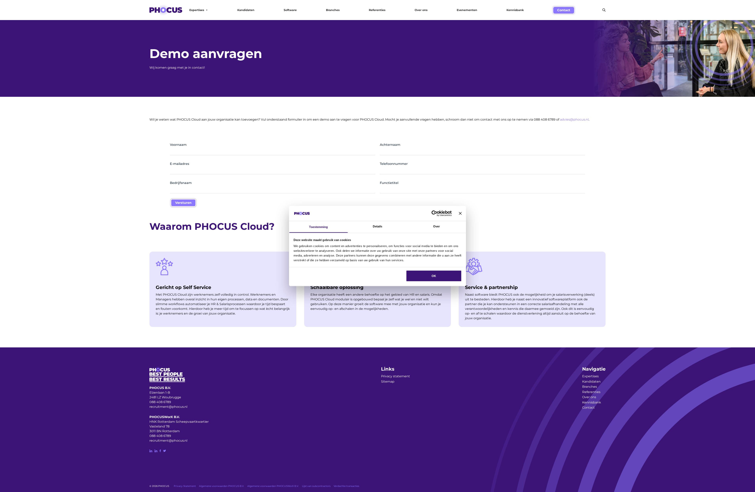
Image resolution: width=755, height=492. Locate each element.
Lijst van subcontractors (316, 486)
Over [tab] (436, 226)
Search (604, 10)
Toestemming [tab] (318, 227)
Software (290, 10)
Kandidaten (245, 10)
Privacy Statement (185, 486)
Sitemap (387, 381)
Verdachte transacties (346, 486)
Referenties (377, 10)
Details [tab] (377, 226)
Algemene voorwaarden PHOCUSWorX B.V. (273, 486)
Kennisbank (515, 10)
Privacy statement (395, 376)
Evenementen (467, 10)
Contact (563, 10)
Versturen (183, 203)
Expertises (196, 10)
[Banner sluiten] (460, 213)
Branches (333, 10)
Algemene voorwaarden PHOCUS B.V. (221, 486)
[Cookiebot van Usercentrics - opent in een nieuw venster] (434, 213)
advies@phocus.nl (574, 119)
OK (434, 275)
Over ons (421, 10)
